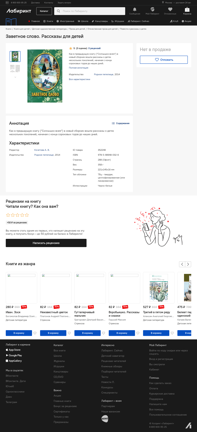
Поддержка (156, 399)
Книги (50, 21)
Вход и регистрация (161, 359)
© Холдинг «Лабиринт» (161, 423)
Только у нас (61, 416)
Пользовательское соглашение (168, 414)
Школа (84, 21)
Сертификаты (62, 411)
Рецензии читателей (113, 361)
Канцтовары (101, 21)
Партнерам (108, 406)
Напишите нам (158, 404)
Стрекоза (45, 320)
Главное (35, 21)
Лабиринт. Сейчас (139, 21)
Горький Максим (117, 319)
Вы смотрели (157, 364)
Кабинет (154, 369)
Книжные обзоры (111, 366)
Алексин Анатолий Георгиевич (158, 316)
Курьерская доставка (162, 393)
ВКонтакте (12, 375)
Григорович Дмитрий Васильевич (89, 319)
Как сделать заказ (160, 383)
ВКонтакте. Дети (16, 381)
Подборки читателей (113, 371)
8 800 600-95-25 (158, 427)
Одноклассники (15, 391)
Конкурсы (107, 387)
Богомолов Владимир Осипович (21, 316)
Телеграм (11, 402)
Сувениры (60, 382)
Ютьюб (10, 386)
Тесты (104, 376)
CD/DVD (58, 376)
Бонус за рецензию (65, 406)
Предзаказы (61, 422)
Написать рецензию (46, 243)
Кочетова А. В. (42, 150)
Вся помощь (156, 409)
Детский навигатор (112, 355)
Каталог (44, 11)
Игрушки (119, 21)
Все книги (59, 350)
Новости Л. (108, 382)
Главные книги (62, 401)
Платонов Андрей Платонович (55, 316)
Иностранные (67, 21)
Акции (188, 21)
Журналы (59, 361)
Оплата (153, 388)
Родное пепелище (103, 74)
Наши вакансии (110, 411)
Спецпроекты (109, 392)
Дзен (9, 396)
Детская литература (16, 320)
